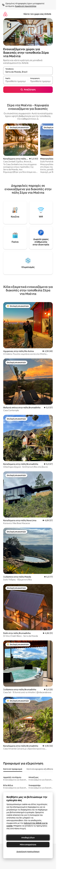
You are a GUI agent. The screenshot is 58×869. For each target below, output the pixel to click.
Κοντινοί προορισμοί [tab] (12, 769)
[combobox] (28, 72)
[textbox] (15, 81)
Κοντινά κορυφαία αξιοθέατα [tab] (40, 769)
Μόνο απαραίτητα (28, 844)
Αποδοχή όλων (28, 837)
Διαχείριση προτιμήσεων (28, 851)
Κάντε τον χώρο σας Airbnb (37, 14)
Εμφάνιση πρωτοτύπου (25, 6)
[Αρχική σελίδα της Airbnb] (5, 14)
